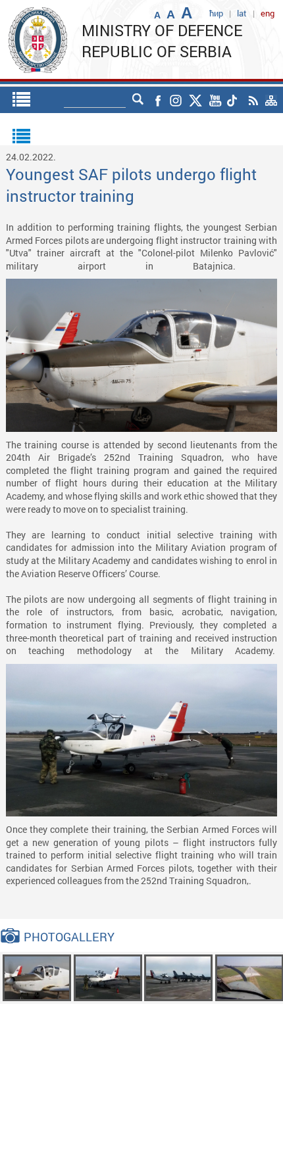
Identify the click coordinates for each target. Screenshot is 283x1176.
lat (242, 13)
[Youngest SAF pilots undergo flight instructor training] (37, 976)
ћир (216, 13)
